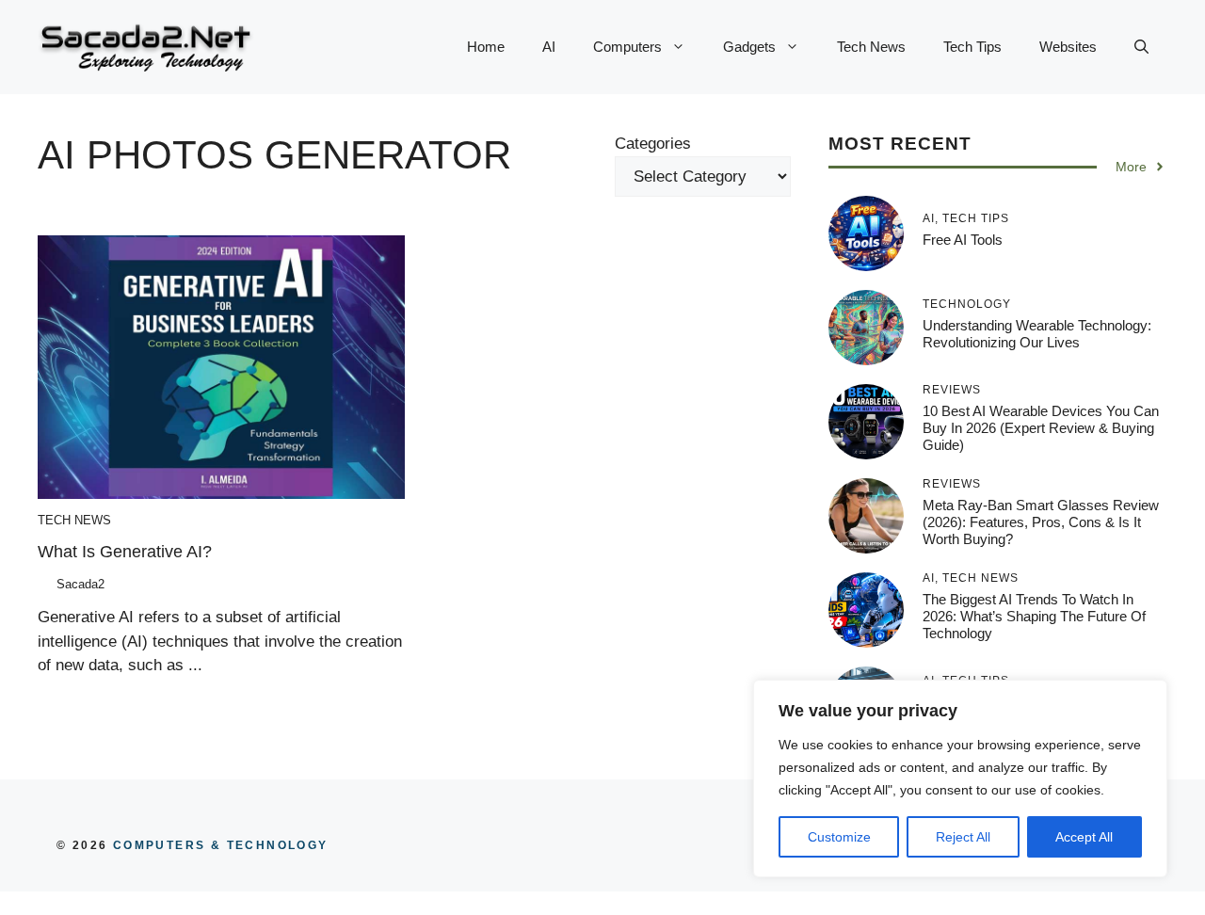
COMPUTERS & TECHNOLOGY (217, 845)
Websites (1068, 47)
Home (486, 47)
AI (548, 47)
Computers (627, 47)
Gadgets (749, 47)
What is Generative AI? (125, 551)
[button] (1141, 47)
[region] (960, 778)
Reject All (963, 836)
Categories (653, 143)
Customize (839, 836)
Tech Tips (972, 47)
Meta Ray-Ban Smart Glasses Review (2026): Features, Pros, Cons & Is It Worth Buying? (1041, 522)
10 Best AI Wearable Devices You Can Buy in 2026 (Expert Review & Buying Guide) (1041, 428)
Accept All (1084, 836)
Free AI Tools (963, 240)
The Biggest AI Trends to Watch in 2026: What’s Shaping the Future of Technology (1034, 616)
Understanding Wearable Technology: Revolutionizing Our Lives (1037, 333)
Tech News (871, 47)
